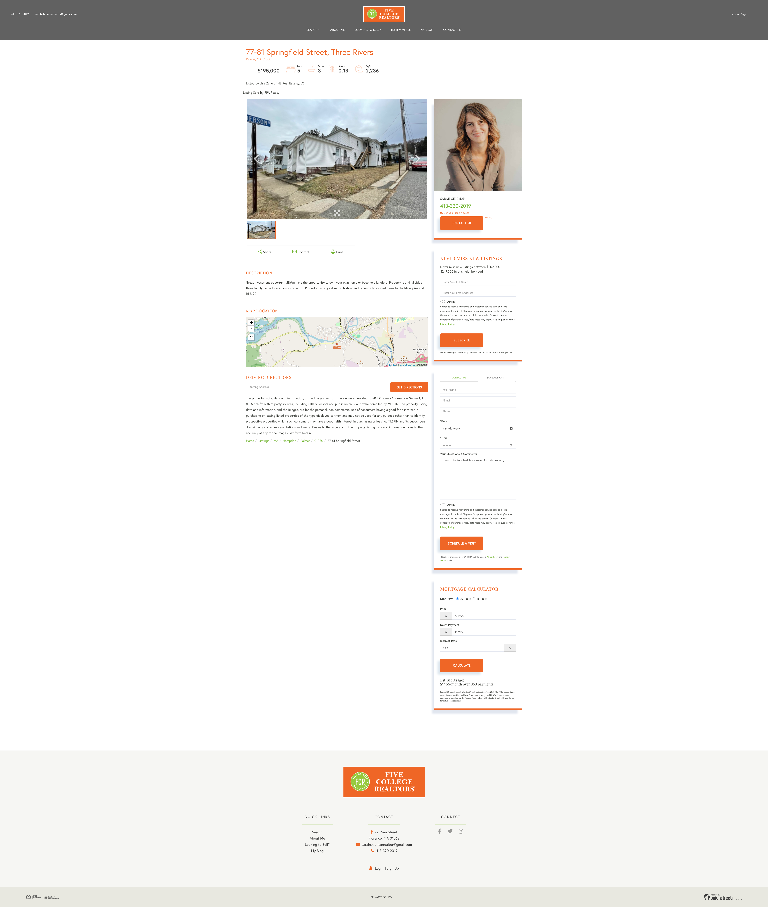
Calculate (462, 665)
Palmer (305, 441)
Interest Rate (448, 641)
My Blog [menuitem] (427, 30)
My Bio (488, 217)
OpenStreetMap (407, 365)
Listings (264, 441)
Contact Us (459, 377)
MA (276, 441)
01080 (318, 441)
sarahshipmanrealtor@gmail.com (56, 14)
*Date (443, 421)
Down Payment (449, 625)
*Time (443, 438)
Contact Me (462, 223)
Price (443, 609)
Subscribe (461, 340)
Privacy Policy (447, 324)
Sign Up (746, 14)
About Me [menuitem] (317, 838)
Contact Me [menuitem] (452, 30)
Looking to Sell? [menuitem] (368, 30)
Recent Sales (462, 213)
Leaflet (392, 365)
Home (250, 441)
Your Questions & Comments (458, 454)
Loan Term (446, 598)
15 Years (482, 598)
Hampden (289, 441)
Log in (735, 14)
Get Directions (409, 387)
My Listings (446, 213)
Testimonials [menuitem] (401, 30)
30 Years (465, 598)
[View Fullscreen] (251, 337)
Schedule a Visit (497, 377)
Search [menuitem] (312, 30)
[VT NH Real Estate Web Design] (723, 897)
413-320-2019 (20, 14)
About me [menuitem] (337, 30)
